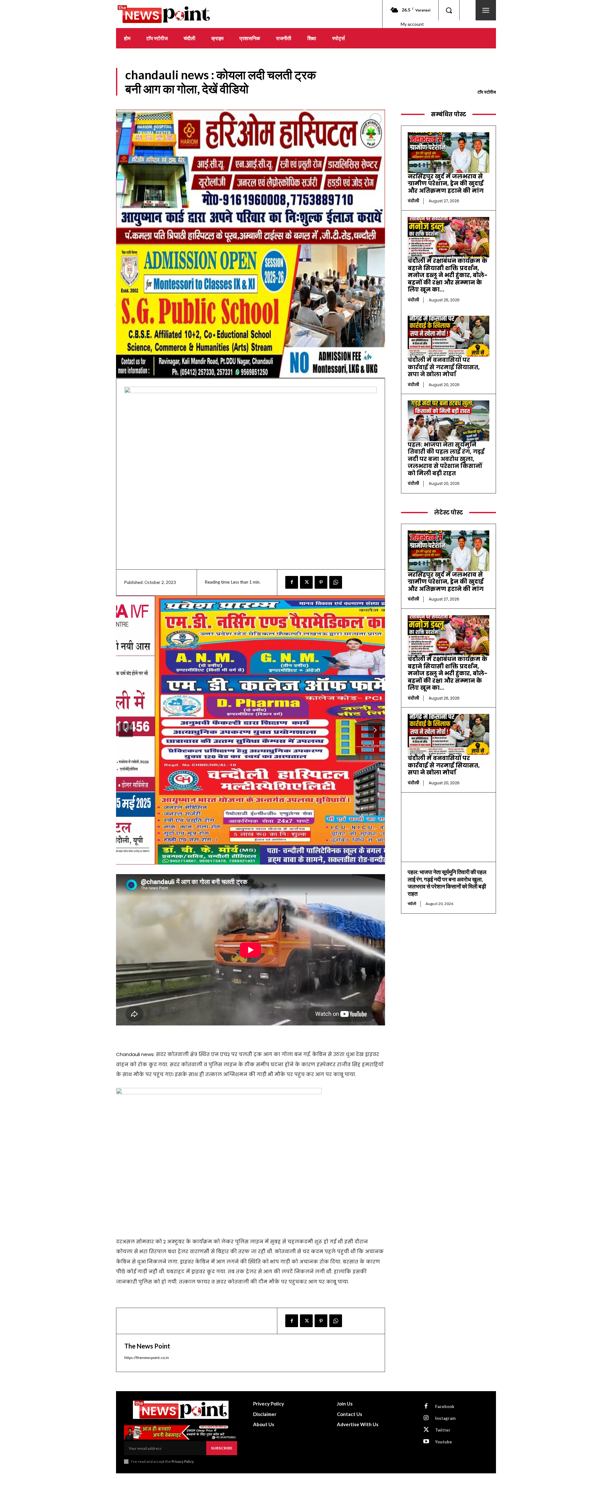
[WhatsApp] (335, 582)
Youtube (443, 1441)
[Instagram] (426, 1418)
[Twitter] (306, 582)
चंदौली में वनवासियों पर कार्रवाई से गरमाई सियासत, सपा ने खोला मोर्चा (444, 367)
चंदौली (413, 201)
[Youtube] (426, 1442)
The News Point (147, 1346)
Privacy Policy (182, 1461)
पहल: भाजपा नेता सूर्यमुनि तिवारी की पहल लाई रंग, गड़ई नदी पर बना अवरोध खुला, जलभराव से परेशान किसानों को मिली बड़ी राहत (446, 459)
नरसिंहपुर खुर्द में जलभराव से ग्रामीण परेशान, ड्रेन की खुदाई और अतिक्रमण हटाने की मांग (446, 183)
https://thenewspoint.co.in (146, 1357)
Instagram (445, 1418)
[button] (449, 10)
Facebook (444, 1406)
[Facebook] (291, 582)
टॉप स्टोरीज (486, 92)
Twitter (442, 1430)
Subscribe (221, 1448)
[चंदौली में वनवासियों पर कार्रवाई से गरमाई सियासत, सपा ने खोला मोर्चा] (448, 336)
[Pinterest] (321, 582)
